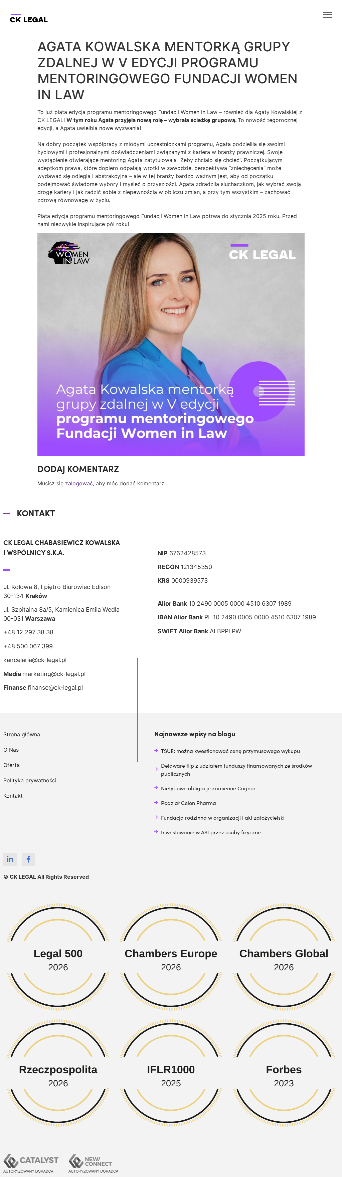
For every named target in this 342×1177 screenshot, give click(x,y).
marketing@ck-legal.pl (54, 673)
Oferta (11, 765)
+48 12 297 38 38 (28, 632)
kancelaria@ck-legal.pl (34, 659)
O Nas (11, 749)
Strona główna (21, 734)
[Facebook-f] (28, 859)
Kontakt (13, 795)
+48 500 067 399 (28, 646)
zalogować (79, 483)
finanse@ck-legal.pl (55, 687)
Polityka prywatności (29, 780)
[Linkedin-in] (10, 859)
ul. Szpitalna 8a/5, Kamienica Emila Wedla (61, 609)
